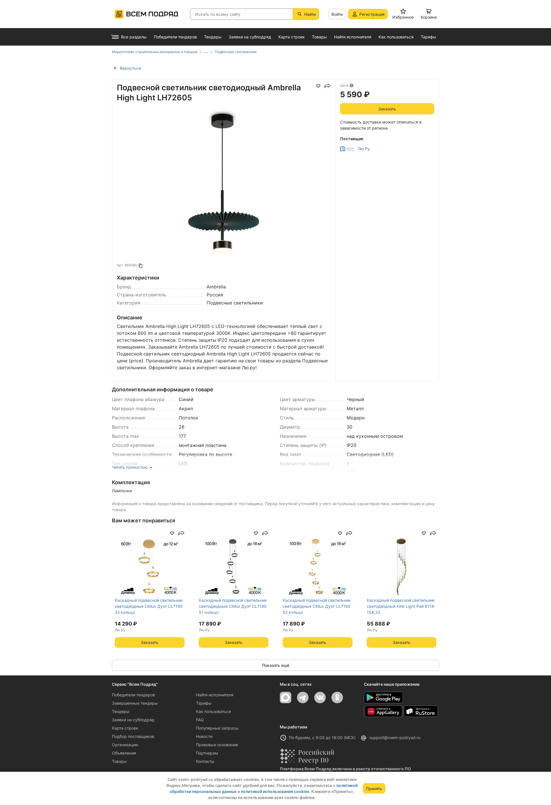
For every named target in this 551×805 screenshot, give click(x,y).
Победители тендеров (133, 694)
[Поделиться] (327, 86)
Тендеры (120, 711)
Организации (125, 744)
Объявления (124, 753)
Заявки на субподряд (133, 719)
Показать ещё (275, 665)
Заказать (387, 108)
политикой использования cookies (275, 791)
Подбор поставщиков (133, 736)
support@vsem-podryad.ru (394, 737)
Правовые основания (217, 744)
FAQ (200, 719)
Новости (204, 736)
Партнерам (207, 753)
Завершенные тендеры (135, 703)
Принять (374, 788)
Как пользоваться (213, 711)
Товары (119, 761)
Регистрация (372, 14)
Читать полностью (130, 467)
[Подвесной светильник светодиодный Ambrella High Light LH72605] (224, 216)
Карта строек (125, 728)
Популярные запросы (217, 728)
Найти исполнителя (214, 694)
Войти (337, 14)
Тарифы (204, 703)
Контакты (205, 761)
